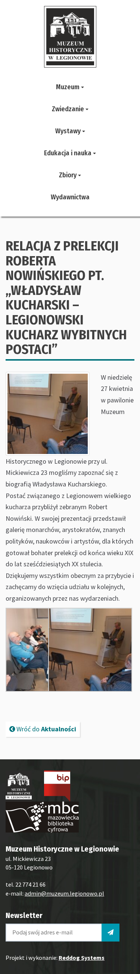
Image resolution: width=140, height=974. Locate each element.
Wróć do (45, 729)
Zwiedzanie (68, 109)
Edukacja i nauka (68, 153)
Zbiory (68, 175)
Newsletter (24, 915)
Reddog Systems (82, 957)
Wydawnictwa (70, 197)
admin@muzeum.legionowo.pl (64, 893)
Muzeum (68, 87)
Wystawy (68, 131)
